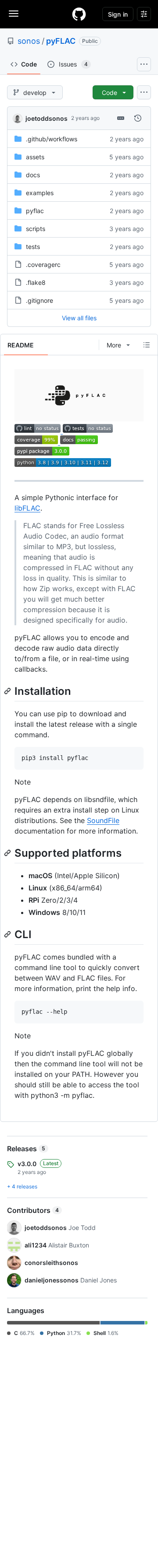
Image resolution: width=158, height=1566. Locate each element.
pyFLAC (60, 41)
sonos (29, 41)
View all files (79, 318)
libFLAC (27, 508)
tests (33, 246)
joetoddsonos (46, 118)
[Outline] (146, 345)
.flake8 (36, 282)
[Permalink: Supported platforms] (8, 853)
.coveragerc (43, 264)
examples (40, 192)
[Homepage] (79, 14)
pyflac (35, 210)
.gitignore (39, 300)
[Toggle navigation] (13, 13)
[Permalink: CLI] (8, 934)
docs (33, 175)
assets (35, 157)
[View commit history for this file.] (137, 118)
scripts (35, 228)
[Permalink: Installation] (8, 691)
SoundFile (103, 820)
